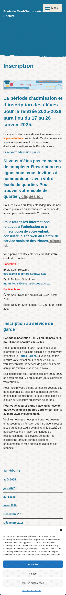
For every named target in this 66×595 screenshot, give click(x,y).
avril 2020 (9, 496)
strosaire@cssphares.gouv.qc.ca (24, 273)
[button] (61, 530)
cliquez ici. (31, 196)
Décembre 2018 (13, 522)
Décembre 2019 (13, 514)
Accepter (33, 564)
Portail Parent (27, 355)
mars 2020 (10, 505)
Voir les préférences (33, 582)
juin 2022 (9, 488)
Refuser (33, 573)
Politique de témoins (31, 590)
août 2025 (9, 479)
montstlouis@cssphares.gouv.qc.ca (26, 283)
